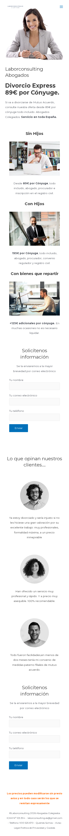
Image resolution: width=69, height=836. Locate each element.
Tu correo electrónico (23, 395)
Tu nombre (16, 380)
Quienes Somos (44, 822)
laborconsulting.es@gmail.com (45, 818)
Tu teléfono (16, 410)
